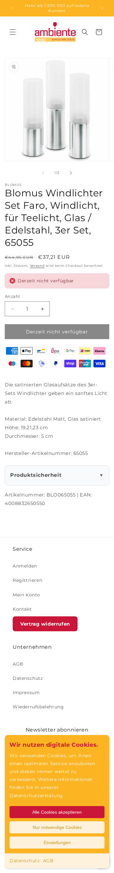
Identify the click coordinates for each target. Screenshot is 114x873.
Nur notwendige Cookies (57, 827)
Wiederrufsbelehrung (38, 707)
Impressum (26, 692)
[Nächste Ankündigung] (102, 8)
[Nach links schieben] (43, 173)
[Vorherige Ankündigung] (12, 8)
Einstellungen (57, 842)
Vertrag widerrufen (45, 624)
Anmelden (25, 566)
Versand (37, 266)
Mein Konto (26, 595)
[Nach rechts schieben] (71, 173)
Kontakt (22, 609)
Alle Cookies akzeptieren (57, 812)
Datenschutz (25, 860)
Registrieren (27, 580)
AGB (48, 860)
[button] (13, 32)
